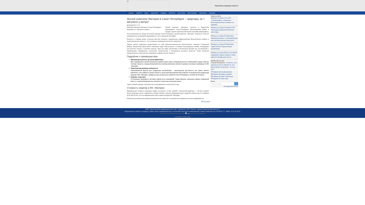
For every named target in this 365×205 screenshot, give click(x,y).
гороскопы (203, 13)
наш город (181, 13)
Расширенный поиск (231, 86)
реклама (212, 13)
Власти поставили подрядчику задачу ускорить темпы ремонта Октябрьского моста (224, 54)
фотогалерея (192, 13)
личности (172, 13)
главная (131, 13)
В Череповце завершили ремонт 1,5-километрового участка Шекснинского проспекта (224, 38)
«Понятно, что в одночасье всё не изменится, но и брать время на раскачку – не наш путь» (224, 66)
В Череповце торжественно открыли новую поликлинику (222, 46)
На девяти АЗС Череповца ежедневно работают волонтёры (223, 29)
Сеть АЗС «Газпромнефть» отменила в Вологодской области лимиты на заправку (222, 21)
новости (139, 13)
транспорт (154, 13)
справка (163, 13)
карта (146, 13)
